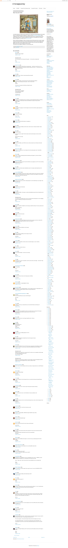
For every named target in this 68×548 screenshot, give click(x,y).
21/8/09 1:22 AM (17, 464)
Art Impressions (50, 123)
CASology (48, 63)
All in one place (49, 28)
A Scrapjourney (18, 4)
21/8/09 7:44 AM (17, 498)
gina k (48, 183)
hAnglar (49, 188)
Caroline (16, 240)
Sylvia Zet (49, 273)
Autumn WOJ (50, 356)
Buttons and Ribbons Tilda (50, 380)
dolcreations (17, 385)
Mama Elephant (50, 214)
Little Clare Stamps (50, 212)
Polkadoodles (49, 237)
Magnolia (49, 213)
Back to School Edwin (50, 344)
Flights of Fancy (50, 337)
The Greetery (49, 280)
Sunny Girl (49, 378)
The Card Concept (49, 83)
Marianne (49, 215)
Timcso (16, 112)
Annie (16, 303)
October (50, 328)
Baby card (49, 125)
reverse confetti (50, 245)
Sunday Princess (50, 385)
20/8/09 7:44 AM (17, 71)
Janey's (49, 201)
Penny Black (17, 47)
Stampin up (49, 265)
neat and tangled (50, 223)
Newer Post (15, 537)
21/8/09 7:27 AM (17, 482)
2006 (48, 400)
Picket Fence (49, 233)
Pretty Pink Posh (50, 239)
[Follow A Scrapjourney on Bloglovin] (50, 16)
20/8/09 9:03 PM (17, 419)
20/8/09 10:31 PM (17, 426)
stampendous (50, 264)
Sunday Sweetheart (51, 374)
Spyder (16, 391)
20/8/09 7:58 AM (17, 103)
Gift (48, 182)
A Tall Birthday (50, 371)
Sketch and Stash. (28, 38)
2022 (48, 308)
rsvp (48, 246)
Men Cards (49, 217)
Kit (15, 185)
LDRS (48, 208)
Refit (48, 244)
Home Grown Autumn (50, 332)
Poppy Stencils (50, 238)
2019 (48, 312)
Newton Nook (49, 226)
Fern (16, 141)
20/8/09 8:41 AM (17, 122)
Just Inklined (49, 202)
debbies (16, 416)
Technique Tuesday (50, 277)
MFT (48, 218)
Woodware (49, 300)
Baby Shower (49, 126)
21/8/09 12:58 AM (17, 453)
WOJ (48, 299)
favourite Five (50, 175)
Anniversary (49, 122)
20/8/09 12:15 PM (17, 284)
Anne (16, 125)
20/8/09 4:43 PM (17, 361)
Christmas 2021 (50, 148)
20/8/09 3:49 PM (17, 355)
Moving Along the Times (50, 81)
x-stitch (49, 303)
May (49, 391)
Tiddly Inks (49, 283)
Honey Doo (49, 194)
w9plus (49, 289)
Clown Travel (50, 353)
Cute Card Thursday (50, 80)
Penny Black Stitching (50, 341)
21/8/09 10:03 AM (17, 504)
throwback (49, 282)
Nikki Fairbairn (17, 148)
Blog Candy (49, 132)
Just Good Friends (51, 365)
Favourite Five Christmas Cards (25, 8)
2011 (48, 322)
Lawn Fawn (49, 207)
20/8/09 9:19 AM (17, 157)
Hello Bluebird (50, 189)
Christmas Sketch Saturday (50, 360)
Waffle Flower (50, 290)
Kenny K (49, 204)
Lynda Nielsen (17, 456)
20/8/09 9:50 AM (17, 194)
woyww (49, 301)
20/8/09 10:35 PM (17, 434)
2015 (48, 317)
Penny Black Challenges (37, 35)
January (50, 396)
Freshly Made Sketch (50, 68)
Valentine (49, 288)
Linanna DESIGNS (18, 172)
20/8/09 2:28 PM (17, 319)
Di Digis (49, 164)
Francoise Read (50, 179)
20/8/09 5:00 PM (17, 375)
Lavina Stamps (50, 206)
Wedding (49, 293)
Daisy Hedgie (50, 384)
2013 (48, 319)
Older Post (42, 537)
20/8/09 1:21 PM (17, 300)
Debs (16, 429)
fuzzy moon (49, 180)
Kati (15, 491)
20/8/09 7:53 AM (17, 95)
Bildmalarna (49, 131)
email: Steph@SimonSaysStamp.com (21, 293)
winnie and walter (50, 298)
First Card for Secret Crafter (50, 350)
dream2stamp (50, 168)
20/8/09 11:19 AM (17, 256)
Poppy (16, 212)
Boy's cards (49, 135)
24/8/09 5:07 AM (17, 533)
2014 (48, 318)
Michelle (16, 437)
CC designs (49, 140)
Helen (16, 507)
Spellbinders (49, 260)
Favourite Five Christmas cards (50, 177)
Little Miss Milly (50, 346)
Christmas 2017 (50, 144)
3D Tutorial (40, 8)
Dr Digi (49, 167)
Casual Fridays (50, 139)
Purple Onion (49, 243)
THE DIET (17, 8)
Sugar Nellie (49, 271)
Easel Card (49, 169)
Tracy (16, 98)
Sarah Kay (49, 247)
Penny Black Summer (50, 382)
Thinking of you (50, 281)
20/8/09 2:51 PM (17, 328)
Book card (49, 134)
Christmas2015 (50, 150)
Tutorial (49, 287)
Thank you (49, 279)
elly (15, 322)
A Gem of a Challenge (50, 98)
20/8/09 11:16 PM (17, 441)
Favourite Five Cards (34, 8)
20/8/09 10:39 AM (17, 223)
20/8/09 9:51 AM (17, 201)
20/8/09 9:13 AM (17, 151)
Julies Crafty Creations (18, 444)
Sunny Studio (49, 272)
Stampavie (49, 263)
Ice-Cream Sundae (51, 347)
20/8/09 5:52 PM (17, 388)
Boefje (48, 133)
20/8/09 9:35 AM (17, 169)
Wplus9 (49, 302)
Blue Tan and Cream (50, 355)
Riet (15, 232)
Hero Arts (49, 190)
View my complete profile (50, 26)
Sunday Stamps (49, 103)
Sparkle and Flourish (18, 179)
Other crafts (49, 227)
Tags (48, 274)
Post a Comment (16, 535)
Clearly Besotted (50, 153)
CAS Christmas (49, 110)
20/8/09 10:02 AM (17, 209)
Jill (15, 106)
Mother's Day (49, 222)
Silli (15, 259)
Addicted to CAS (49, 99)
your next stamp (50, 304)
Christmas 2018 (50, 145)
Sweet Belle (50, 334)
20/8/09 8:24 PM (17, 408)
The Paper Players (49, 104)
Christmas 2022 (50, 149)
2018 (48, 313)
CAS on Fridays (49, 91)
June (49, 390)
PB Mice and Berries (50, 336)
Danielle (16, 309)
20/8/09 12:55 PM (17, 290)
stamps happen (50, 266)
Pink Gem (49, 235)
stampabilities (50, 262)
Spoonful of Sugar (50, 261)
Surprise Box (50, 370)
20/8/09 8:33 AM (17, 117)
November (50, 327)
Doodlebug (49, 166)
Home (14, 8)
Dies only (49, 165)
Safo (16, 74)
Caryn (16, 251)
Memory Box (49, 216)
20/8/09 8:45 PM (17, 413)
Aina (16, 166)
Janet (16, 472)
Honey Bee (49, 193)
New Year (49, 225)
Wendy (16, 411)
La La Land (49, 205)
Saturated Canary (50, 249)
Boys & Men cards (50, 136)
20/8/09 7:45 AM (17, 76)
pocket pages (49, 236)
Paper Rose (49, 228)
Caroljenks (17, 514)
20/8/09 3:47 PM (17, 348)
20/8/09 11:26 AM (17, 271)
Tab (15, 398)
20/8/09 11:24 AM (17, 262)
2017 (48, 314)
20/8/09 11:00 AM (17, 229)
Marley (16, 154)
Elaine (16, 52)
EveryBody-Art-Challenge (50, 60)
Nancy (16, 204)
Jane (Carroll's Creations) (19, 265)
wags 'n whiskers (50, 291)
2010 (48, 323)
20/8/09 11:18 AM (17, 248)
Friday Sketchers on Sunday (50, 363)
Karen (16, 274)
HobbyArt (49, 192)
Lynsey (16, 226)
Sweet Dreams (50, 366)
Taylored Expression (50, 275)
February (50, 395)
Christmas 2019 (50, 146)
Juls (16, 331)
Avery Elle (49, 124)
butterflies (49, 138)
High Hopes (49, 191)
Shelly (16, 344)
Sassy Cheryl (49, 248)
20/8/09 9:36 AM (17, 176)
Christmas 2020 (50, 147)
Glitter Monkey (17, 160)
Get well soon (50, 181)
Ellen (16, 130)
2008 (48, 398)
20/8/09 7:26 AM (17, 62)
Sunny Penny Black (51, 369)
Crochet (49, 160)
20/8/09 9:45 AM (17, 188)
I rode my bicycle (50, 367)
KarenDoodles (50, 203)
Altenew (49, 120)
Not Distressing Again (50, 387)
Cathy (16, 79)
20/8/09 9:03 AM (17, 138)
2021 (48, 309)
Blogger (38, 545)
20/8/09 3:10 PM (17, 333)
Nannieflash (17, 287)
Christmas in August (50, 358)
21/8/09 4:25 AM (17, 469)
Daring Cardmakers (49, 89)
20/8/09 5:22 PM (17, 382)
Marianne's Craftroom (18, 364)
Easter (48, 170)
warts (48, 292)
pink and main (50, 234)
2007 (48, 399)
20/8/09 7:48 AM (17, 86)
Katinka (16, 527)
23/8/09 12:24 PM (17, 524)
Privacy (44, 8)
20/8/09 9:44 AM (17, 182)
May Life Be (50, 375)
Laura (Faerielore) (18, 501)
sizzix (48, 256)
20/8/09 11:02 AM (17, 237)
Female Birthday (50, 178)
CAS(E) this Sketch (49, 82)
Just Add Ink (48, 90)
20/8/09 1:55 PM (17, 306)
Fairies (49, 174)
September (50, 329)
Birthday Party (50, 348)
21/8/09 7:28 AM (17, 488)
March (50, 394)
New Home (49, 224)
